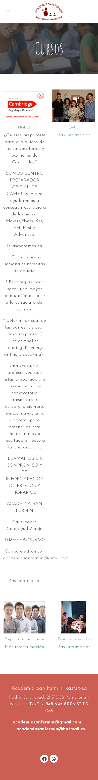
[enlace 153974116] (24, 617)
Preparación (24, 639)
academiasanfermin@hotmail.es (50, 729)
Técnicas (74, 639)
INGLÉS (24, 127)
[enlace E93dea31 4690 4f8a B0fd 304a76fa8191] (24, 105)
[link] (49, 12)
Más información (24, 581)
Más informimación (24, 647)
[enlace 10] (73, 617)
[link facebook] (44, 758)
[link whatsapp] (54, 758)
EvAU (74, 127)
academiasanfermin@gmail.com (47, 722)
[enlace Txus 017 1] (73, 105)
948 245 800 (59, 704)
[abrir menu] (8, 12)
